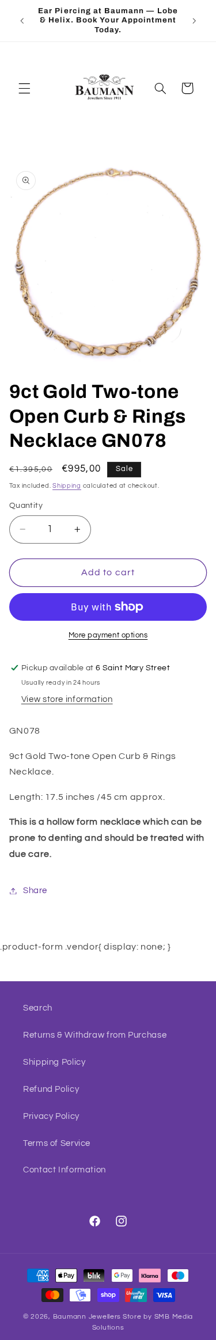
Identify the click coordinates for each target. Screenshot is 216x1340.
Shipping (66, 486)
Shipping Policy (54, 1062)
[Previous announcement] (22, 20)
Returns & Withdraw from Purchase (94, 1035)
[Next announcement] (194, 20)
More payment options (108, 635)
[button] (24, 88)
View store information (67, 699)
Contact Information (64, 1170)
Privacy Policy (51, 1116)
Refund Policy (51, 1089)
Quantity (26, 506)
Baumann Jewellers (87, 1317)
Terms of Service (56, 1143)
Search (37, 1008)
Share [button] (35, 890)
